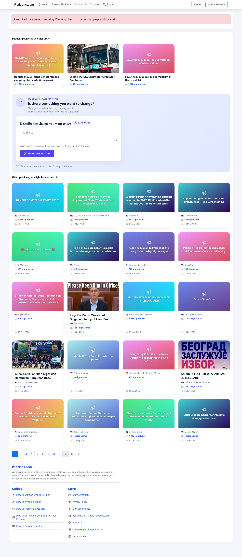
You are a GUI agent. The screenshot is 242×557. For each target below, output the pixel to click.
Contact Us (80, 4)
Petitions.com (24, 4)
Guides (17, 489)
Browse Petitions (61, 4)
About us (95, 4)
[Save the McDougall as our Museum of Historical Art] (149, 66)
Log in (197, 4)
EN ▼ (45, 4)
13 (72, 454)
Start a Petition (216, 4)
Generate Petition (39, 153)
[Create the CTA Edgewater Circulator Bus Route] (93, 66)
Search (111, 4)
